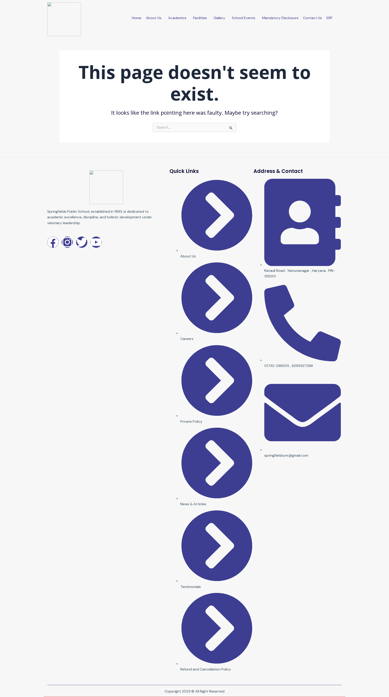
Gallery (219, 18)
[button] (155, 18)
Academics (177, 18)
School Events (243, 18)
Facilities (200, 18)
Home (136, 18)
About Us (153, 18)
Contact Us (312, 18)
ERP (329, 18)
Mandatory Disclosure (280, 18)
